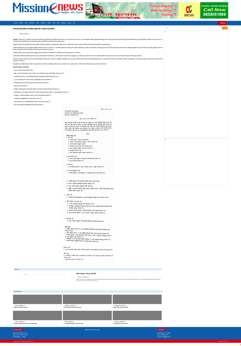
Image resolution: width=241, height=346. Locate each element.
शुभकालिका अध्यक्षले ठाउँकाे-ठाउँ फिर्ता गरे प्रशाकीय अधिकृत (25, 323)
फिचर (37, 23)
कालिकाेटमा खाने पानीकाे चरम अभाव (21, 307)
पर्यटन (54, 23)
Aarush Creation (225, 341)
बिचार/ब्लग (31, 23)
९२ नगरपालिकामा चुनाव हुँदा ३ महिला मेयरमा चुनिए (73, 323)
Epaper (69, 23)
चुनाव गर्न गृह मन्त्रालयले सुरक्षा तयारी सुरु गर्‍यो (72, 307)
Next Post (17, 269)
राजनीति (21, 23)
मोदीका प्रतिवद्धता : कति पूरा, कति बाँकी (86, 274)
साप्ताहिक (63, 23)
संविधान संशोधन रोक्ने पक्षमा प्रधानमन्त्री (120, 307)
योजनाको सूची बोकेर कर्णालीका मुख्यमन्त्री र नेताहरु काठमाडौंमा (33, 28)
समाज (26, 23)
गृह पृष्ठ (15, 23)
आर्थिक (49, 23)
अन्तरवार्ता (43, 23)
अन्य (74, 23)
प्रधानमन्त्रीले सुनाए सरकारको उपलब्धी (120, 323)
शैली (58, 23)
